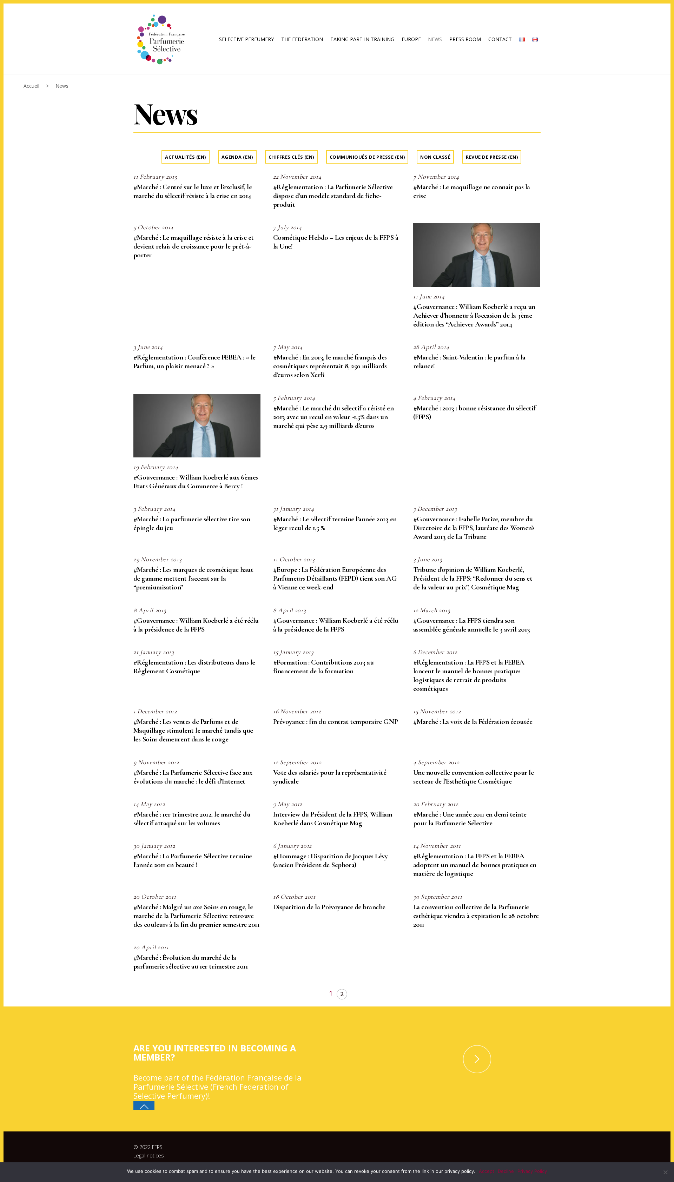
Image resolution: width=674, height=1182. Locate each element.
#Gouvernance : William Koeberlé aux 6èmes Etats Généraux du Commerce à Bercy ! (195, 481)
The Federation (302, 39)
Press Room (465, 39)
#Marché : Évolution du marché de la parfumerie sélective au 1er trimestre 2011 (190, 962)
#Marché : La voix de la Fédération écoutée (472, 721)
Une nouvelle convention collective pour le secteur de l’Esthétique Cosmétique (473, 777)
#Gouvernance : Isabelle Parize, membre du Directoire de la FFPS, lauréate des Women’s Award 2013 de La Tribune (474, 528)
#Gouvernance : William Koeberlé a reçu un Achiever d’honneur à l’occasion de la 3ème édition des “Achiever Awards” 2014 (474, 315)
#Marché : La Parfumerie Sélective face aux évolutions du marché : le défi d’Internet (192, 777)
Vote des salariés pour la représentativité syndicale (329, 777)
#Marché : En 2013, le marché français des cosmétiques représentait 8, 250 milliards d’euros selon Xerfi (330, 366)
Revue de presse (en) (492, 157)
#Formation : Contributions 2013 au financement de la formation (323, 666)
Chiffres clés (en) (291, 157)
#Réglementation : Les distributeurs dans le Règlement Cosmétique (194, 666)
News (435, 39)
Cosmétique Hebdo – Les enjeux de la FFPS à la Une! (335, 242)
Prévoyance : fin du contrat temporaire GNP (335, 721)
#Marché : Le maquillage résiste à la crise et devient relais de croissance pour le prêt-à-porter (193, 246)
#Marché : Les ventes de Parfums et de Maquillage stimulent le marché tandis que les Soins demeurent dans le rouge (193, 730)
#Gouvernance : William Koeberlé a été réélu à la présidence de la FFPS (196, 625)
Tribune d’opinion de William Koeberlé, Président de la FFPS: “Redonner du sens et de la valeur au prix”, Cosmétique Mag (472, 578)
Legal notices (148, 1155)
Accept (486, 1171)
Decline (506, 1171)
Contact (500, 39)
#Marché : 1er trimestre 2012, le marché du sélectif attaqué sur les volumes (191, 818)
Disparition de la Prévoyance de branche (329, 907)
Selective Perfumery (246, 39)
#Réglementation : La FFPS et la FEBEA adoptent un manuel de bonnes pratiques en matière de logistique (474, 865)
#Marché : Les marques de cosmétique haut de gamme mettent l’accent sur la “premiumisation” (193, 578)
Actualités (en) (185, 157)
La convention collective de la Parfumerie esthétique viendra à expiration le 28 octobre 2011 (476, 916)
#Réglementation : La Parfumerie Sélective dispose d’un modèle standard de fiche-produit (333, 196)
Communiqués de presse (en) (367, 157)
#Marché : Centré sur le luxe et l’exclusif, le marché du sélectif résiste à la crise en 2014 (192, 191)
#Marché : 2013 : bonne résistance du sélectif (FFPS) (474, 412)
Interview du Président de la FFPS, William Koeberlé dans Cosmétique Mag (332, 818)
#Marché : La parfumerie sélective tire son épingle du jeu (191, 523)
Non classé (435, 157)
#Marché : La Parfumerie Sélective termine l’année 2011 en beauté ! (192, 860)
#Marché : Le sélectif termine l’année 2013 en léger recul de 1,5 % (335, 523)
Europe (411, 39)
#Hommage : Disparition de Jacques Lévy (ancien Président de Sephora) (330, 860)
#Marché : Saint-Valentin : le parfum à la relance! (469, 361)
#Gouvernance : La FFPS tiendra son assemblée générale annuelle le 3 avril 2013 (471, 625)
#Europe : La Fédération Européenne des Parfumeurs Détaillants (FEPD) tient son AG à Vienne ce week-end (335, 578)
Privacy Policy (532, 1171)
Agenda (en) (237, 157)
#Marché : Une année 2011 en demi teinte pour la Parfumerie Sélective (470, 818)
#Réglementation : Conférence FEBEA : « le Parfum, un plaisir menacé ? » (194, 361)
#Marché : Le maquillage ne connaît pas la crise (471, 191)
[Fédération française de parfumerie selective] (159, 38)
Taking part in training (362, 39)
